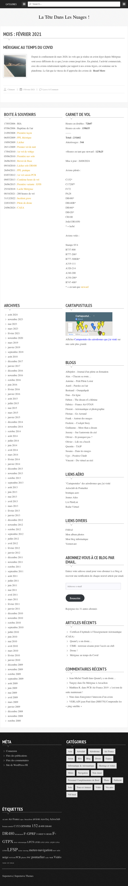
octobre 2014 (14, 431)
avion (36, 819)
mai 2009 (12, 692)
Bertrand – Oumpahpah (77, 390)
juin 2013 (12, 491)
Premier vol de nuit (26, 146)
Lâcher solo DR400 (27, 165)
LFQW (52, 842)
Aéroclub (81, 751)
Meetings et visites (107, 765)
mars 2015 (13, 412)
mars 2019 (13, 342)
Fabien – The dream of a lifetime (81, 399)
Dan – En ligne (73, 395)
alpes (22, 819)
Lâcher (20, 142)
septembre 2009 (15, 678)
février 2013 (14, 510)
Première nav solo (26, 156)
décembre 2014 (15, 421)
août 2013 (13, 487)
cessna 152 (29, 825)
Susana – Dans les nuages (78, 451)
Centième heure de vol (28, 179)
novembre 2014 (15, 426)
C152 (17, 826)
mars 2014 (13, 454)
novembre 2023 (15, 319)
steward (85, 286)
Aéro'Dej (44, 819)
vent (51, 857)
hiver (15, 842)
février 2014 (14, 459)
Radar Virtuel (72, 506)
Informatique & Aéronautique (81, 765)
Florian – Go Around (76, 413)
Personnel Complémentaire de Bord (83, 780)
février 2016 (14, 389)
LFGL (47, 842)
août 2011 (13, 575)
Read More (99, 70)
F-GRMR (48, 834)
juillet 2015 (13, 403)
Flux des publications (16, 755)
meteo (33, 850)
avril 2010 (13, 646)
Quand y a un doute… (81, 641)
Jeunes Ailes (72, 497)
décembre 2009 (15, 664)
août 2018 (13, 356)
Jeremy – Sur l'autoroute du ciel (81, 432)
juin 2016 (12, 384)
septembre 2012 (15, 533)
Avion (70, 758)
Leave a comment (50, 89)
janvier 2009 (14, 706)
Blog (88, 758)
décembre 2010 (15, 613)
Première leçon (24, 132)
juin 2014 (12, 445)
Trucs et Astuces (84, 787)
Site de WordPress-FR (17, 765)
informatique (22, 842)
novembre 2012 (15, 524)
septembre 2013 (15, 482)
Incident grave (24, 198)
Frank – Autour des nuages (79, 418)
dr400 (41, 826)
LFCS (30, 842)
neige (5, 857)
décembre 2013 (15, 468)
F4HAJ (69, 529)
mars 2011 (13, 599)
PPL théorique (24, 137)
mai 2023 (12, 323)
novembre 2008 (15, 716)
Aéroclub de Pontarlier (77, 488)
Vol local (72, 794)
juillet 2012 (13, 538)
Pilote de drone (24, 202)
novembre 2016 (15, 375)
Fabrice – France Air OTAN (80, 404)
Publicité (118, 780)
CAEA (20, 207)
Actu (70, 751)
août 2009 (13, 683)
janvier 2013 (14, 515)
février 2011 (14, 603)
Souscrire (75, 598)
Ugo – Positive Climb (76, 455)
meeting (25, 850)
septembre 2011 (15, 571)
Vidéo (98, 787)
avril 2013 (13, 501)
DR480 (8, 833)
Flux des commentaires (17, 760)
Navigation (83, 772)
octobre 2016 (14, 379)
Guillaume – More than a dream (81, 427)
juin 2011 (12, 585)
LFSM (4, 850)
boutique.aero (72, 492)
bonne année (7, 826)
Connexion (11, 751)
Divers (98, 758)
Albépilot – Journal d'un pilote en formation (87, 371)
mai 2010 (12, 641)
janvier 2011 (14, 608)
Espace (109, 758)
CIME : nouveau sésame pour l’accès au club (92, 645)
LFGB (37, 842)
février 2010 (14, 655)
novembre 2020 (15, 337)
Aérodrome (95, 751)
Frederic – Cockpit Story (78, 423)
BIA (80, 758)
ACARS (5, 819)
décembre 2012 (15, 519)
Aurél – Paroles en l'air (77, 385)
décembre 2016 (15, 370)
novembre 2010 (15, 617)
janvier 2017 (14, 365)
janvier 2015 (14, 417)
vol (8, 863)
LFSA (57, 842)
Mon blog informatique (77, 539)
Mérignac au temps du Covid (28, 47)
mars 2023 (13, 328)
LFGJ (42, 842)
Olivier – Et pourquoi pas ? (79, 437)
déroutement (19, 834)
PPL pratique (23, 170)
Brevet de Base (24, 160)
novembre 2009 (15, 669)
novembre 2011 (15, 561)
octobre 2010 (14, 622)
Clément (11, 89)
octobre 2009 (14, 674)
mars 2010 (13, 650)
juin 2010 (12, 636)
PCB (18, 857)
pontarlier (38, 857)
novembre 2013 (15, 473)
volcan (12, 863)
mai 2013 (12, 496)
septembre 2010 (15, 627)
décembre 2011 (15, 557)
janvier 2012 (14, 552)
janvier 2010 (14, 660)
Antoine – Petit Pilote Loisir (79, 381)
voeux (4, 863)
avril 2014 (13, 449)
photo (23, 857)
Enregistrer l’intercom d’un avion (96, 696)
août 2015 (13, 398)
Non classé (97, 772)
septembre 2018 (15, 351)
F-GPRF (30, 833)
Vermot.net (71, 543)
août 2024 (13, 314)
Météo (70, 772)
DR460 (48, 826)
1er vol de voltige (25, 151)
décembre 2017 (15, 361)
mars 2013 (13, 505)
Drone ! (74, 650)
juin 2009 (12, 688)
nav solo (56, 850)
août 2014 (13, 435)
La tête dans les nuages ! (64, 17)
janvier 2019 (14, 347)
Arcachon (28, 819)
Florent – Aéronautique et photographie (85, 409)
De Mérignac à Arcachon (95, 682)
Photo (106, 780)
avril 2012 (13, 543)
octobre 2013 (14, 477)
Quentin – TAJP (74, 446)
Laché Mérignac (25, 188)
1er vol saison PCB (26, 174)
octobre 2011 (14, 566)
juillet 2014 (13, 440)
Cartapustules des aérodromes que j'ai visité (95, 339)
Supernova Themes (24, 875)
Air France (109, 751)
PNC (29, 857)
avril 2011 (13, 594)
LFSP (12, 849)
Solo (70, 787)
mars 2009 (13, 702)
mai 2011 (12, 589)
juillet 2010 (13, 632)
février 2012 (14, 547)
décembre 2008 (15, 711)
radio (47, 857)
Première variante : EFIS (29, 184)
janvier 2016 (14, 393)
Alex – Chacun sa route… (78, 376)
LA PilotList (72, 502)
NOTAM (12, 857)
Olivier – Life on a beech (78, 441)
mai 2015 (12, 407)
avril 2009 (13, 697)
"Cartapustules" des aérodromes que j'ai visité (88, 483)
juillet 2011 (13, 580)
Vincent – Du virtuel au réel (79, 460)
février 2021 (14, 333)
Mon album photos (75, 534)
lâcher (20, 850)
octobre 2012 (14, 529)
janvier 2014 (14, 463)
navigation (45, 850)
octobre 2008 (14, 720)
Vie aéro (109, 787)
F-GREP (40, 834)
